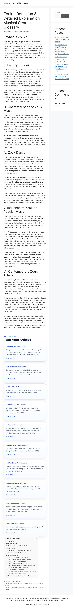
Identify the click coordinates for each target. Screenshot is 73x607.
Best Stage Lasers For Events (15, 503)
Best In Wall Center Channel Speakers (20, 559)
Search (57, 13)
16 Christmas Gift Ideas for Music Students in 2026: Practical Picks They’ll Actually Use (62, 49)
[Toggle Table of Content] (34, 538)
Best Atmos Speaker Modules (16, 405)
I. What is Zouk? (11, 541)
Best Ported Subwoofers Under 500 (20, 576)
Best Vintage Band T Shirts (15, 523)
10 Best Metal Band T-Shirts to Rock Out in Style (62, 39)
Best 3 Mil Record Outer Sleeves (16, 445)
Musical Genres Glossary (13, 581)
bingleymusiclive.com (16, 3)
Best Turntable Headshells (16, 569)
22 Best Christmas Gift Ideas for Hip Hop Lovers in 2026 (62, 76)
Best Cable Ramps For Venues (17, 561)
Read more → (10, 358)
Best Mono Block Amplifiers (15, 425)
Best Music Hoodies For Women (18, 563)
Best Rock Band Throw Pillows (18, 573)
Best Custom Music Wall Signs (16, 483)
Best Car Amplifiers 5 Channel (16, 367)
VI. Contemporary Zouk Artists (16, 553)
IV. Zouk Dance (11, 548)
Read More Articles (12, 555)
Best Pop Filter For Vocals (14, 387)
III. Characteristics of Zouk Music (17, 546)
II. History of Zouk (11, 543)
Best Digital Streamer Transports (18, 557)
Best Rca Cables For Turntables (16, 463)
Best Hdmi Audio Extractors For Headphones (22, 565)
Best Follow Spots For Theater (16, 346)
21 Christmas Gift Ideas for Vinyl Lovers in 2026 (61, 59)
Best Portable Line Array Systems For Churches (22, 571)
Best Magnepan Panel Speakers (18, 567)
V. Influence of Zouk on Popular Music (18, 550)
